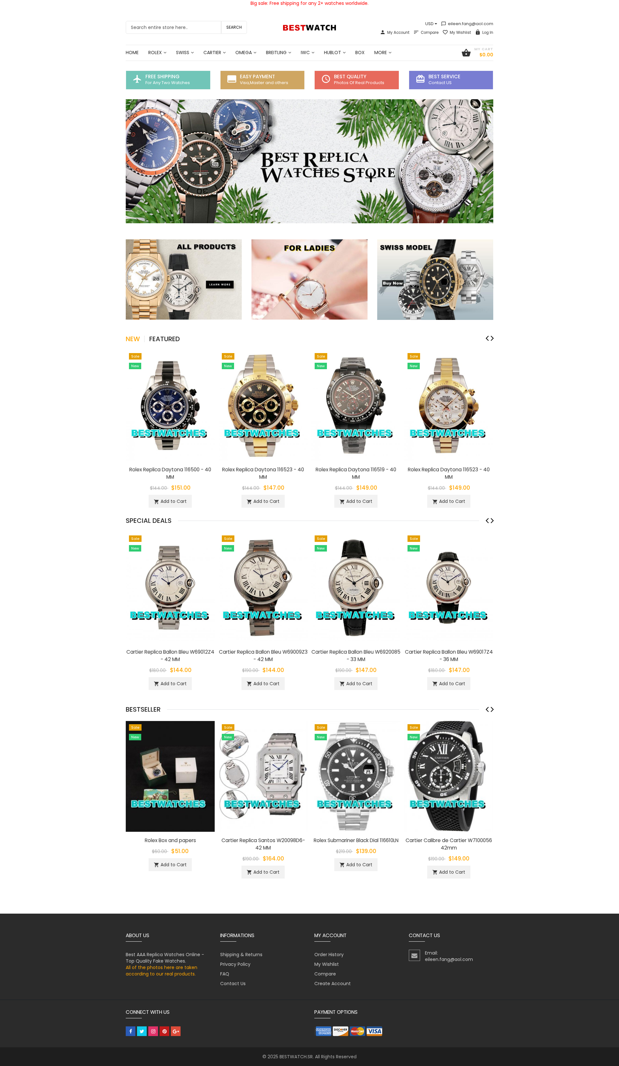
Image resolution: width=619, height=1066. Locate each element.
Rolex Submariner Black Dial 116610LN (356, 840)
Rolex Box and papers (170, 840)
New (133, 338)
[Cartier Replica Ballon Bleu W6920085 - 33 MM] (355, 587)
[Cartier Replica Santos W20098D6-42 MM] (263, 776)
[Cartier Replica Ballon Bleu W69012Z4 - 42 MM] (170, 587)
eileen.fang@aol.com (467, 24)
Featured (164, 338)
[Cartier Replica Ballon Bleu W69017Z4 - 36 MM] (448, 587)
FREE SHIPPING (162, 76)
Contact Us (233, 983)
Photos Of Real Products (359, 83)
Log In (487, 32)
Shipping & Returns (241, 954)
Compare (429, 32)
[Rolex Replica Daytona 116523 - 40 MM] (263, 405)
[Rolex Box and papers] (170, 776)
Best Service (444, 76)
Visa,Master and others (264, 83)
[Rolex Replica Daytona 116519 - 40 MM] (355, 405)
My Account (398, 32)
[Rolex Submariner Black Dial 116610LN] (355, 776)
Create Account (332, 983)
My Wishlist (460, 32)
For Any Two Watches (167, 83)
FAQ (224, 974)
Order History (329, 954)
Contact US (440, 83)
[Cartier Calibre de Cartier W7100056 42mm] (448, 776)
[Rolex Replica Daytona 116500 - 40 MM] (170, 405)
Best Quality (350, 76)
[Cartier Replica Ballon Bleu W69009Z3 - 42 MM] (263, 587)
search (234, 27)
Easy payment (257, 76)
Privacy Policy (235, 964)
